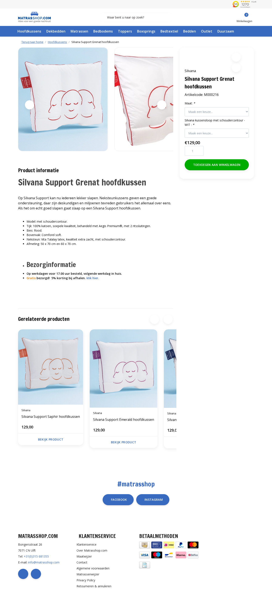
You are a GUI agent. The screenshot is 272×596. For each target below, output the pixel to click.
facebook (119, 500)
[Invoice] (144, 564)
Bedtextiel (169, 31)
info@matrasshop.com (44, 562)
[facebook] (23, 574)
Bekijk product (51, 439)
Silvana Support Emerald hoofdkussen (123, 419)
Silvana (190, 70)
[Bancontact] (168, 554)
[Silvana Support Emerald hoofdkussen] (123, 368)
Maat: (190, 103)
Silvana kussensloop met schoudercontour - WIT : (215, 122)
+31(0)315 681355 (36, 556)
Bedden (189, 31)
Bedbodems (103, 31)
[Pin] (156, 544)
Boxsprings (146, 31)
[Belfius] (193, 554)
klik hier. (92, 278)
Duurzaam (225, 31)
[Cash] (144, 544)
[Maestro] (156, 554)
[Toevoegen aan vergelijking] (236, 67)
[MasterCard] (193, 544)
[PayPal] (181, 544)
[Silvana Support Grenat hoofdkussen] (63, 99)
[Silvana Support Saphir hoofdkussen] (50, 367)
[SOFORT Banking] (181, 554)
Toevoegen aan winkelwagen (217, 165)
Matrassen (79, 31)
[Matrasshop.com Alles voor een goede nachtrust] (34, 16)
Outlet (206, 31)
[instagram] (36, 574)
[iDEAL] (168, 544)
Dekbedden (55, 31)
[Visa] (144, 554)
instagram (153, 500)
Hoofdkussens (29, 31)
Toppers (125, 31)
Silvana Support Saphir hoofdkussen (50, 416)
